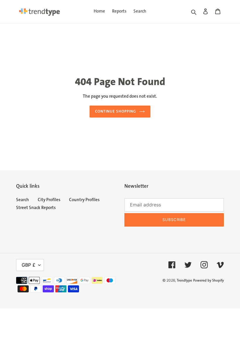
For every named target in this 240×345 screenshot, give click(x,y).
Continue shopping (115, 111)
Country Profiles (84, 199)
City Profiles (49, 199)
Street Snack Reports (36, 207)
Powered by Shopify (208, 280)
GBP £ (28, 265)
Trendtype (184, 280)
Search (22, 199)
